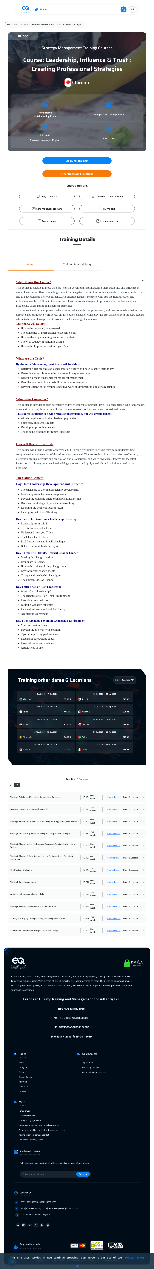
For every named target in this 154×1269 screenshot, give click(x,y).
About (31, 265)
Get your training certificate (94, 1072)
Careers (22, 1091)
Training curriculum (27, 1116)
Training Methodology (77, 265)
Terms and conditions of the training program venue (42, 1130)
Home (43, 9)
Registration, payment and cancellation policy (39, 1125)
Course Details (113, 797)
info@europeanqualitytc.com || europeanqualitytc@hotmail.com (49, 1208)
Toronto (24, 24)
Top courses (87, 1062)
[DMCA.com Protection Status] (133, 963)
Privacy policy (134, 1258)
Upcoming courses (90, 1067)
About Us (23, 1082)
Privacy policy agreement (30, 1120)
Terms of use (24, 1111)
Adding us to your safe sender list (34, 1135)
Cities (15, 24)
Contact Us (23, 1086)
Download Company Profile (31, 1140)
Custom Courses (26, 1077)
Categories (24, 1067)
